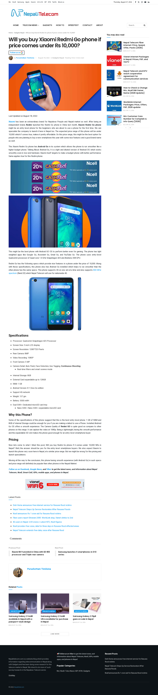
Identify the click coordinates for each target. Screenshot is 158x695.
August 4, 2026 (130, 65)
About (99, 25)
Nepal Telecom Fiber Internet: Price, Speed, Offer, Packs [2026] (134, 45)
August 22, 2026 (130, 82)
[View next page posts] (130, 127)
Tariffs (54, 2)
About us (61, 2)
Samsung (20, 2)
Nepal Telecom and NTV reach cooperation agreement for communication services (135, 75)
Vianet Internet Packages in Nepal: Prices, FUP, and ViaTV (136, 59)
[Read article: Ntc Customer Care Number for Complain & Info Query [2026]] (114, 120)
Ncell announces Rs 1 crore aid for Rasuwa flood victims (37, 513)
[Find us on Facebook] (135, 2)
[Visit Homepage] (34, 13)
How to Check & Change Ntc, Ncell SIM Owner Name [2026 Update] (135, 90)
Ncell (14, 2)
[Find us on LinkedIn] (148, 2)
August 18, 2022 (44, 58)
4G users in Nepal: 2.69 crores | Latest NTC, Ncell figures (37, 522)
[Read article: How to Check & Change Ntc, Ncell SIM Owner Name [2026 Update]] (114, 91)
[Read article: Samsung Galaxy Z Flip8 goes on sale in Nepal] (87, 603)
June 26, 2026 (129, 125)
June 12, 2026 (129, 110)
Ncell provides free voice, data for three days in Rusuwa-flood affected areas (46, 526)
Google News (36, 469)
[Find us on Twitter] (138, 2)
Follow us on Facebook (19, 469)
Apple (27, 2)
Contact (87, 25)
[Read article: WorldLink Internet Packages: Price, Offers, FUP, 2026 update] (114, 106)
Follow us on (15, 53)
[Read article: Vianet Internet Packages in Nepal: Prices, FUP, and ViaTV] (114, 60)
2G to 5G (40, 2)
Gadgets (47, 25)
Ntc (10, 2)
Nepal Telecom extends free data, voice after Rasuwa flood (38, 530)
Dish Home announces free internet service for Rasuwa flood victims (42, 505)
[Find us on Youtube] (145, 2)
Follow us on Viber (66, 653)
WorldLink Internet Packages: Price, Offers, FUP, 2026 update (135, 105)
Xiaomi (33, 2)
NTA (49, 2)
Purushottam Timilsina (25, 58)
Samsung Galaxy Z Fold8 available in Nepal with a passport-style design (21, 619)
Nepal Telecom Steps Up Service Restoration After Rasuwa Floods (41, 509)
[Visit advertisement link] (54, 165)
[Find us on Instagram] (142, 2)
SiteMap (12, 675)
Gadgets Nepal (19, 33)
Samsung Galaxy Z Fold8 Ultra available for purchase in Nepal (54, 619)
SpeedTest (73, 25)
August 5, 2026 (130, 51)
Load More (54, 634)
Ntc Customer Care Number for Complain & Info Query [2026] (135, 119)
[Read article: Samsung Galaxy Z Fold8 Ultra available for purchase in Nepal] (55, 603)
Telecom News (30, 25)
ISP (45, 2)
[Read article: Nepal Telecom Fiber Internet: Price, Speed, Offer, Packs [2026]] (114, 46)
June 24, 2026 (129, 96)
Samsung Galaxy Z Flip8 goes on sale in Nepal (84, 617)
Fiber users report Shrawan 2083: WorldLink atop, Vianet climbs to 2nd (43, 517)
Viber (48, 469)
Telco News (69, 671)
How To (60, 25)
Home (16, 25)
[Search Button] (144, 25)
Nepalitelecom (19, 687)
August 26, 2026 (15, 625)
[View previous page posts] (126, 127)
